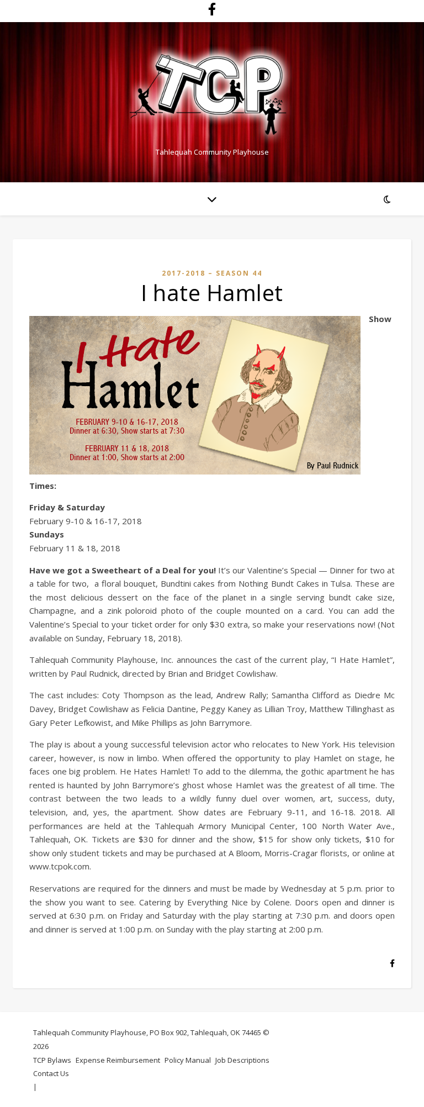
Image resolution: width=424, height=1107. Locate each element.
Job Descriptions (242, 1060)
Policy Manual (188, 1060)
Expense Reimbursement (118, 1060)
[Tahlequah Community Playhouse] (212, 95)
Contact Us (51, 1073)
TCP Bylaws (52, 1060)
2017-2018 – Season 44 (212, 273)
